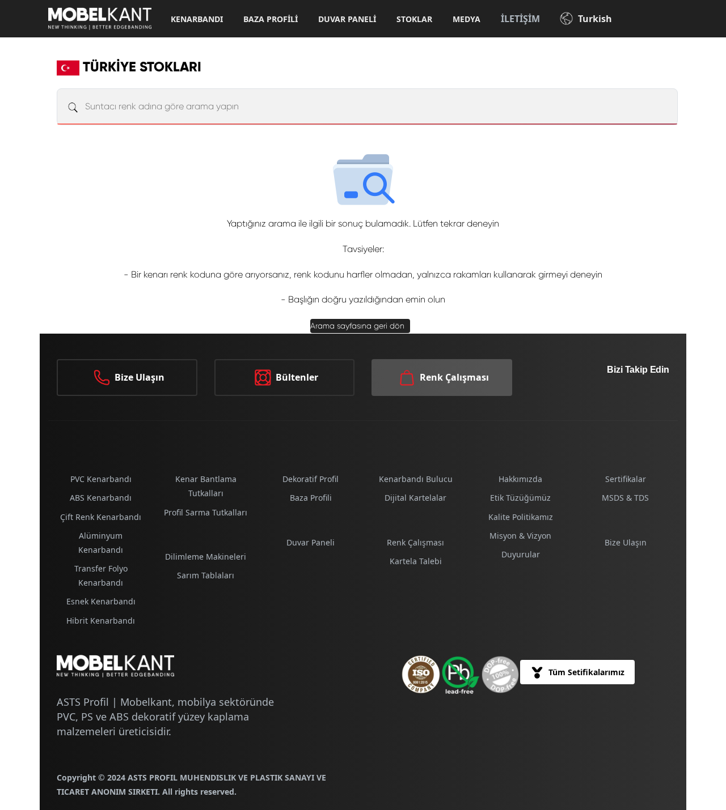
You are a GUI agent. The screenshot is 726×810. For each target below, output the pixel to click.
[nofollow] (635, 398)
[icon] (500, 674)
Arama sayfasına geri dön (357, 325)
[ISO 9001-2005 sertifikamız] (421, 674)
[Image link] (460, 674)
